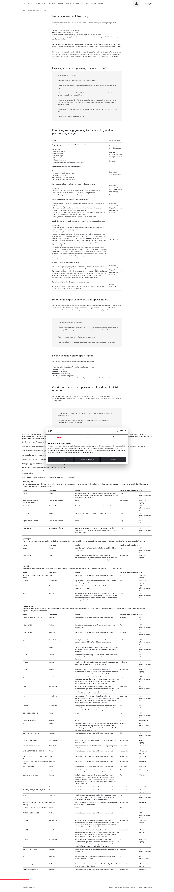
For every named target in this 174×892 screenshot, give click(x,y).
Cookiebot (70, 477)
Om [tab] (114, 437)
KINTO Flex (84, 3)
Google (51, 513)
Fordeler (68, 3)
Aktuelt (100, 3)
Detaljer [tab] (87, 437)
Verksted (60, 3)
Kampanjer (51, 3)
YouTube (52, 617)
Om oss (93, 3)
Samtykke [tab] (60, 437)
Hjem (23, 10)
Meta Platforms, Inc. (56, 640)
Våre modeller (40, 3)
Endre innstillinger (86, 459)
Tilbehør (76, 3)
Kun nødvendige (61, 459)
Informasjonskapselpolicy (145, 887)
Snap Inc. (52, 770)
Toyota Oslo (27, 3)
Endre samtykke (27, 473)
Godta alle (113, 459)
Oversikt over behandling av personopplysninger (122, 887)
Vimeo (51, 493)
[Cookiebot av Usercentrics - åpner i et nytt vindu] (118, 431)
